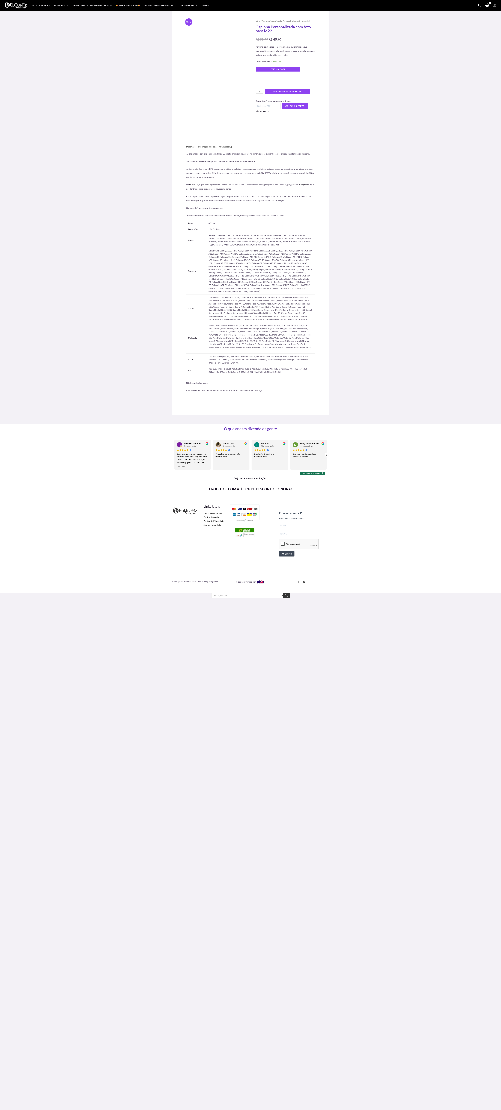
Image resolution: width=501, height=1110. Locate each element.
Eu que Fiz (193, 185)
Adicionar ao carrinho (287, 95)
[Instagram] (304, 404)
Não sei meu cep (263, 115)
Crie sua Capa (268, 21)
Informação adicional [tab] (207, 147)
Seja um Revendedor (213, 347)
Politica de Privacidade (214, 343)
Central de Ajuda (211, 339)
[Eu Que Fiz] (16, 5)
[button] (66, 5)
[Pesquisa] (286, 417)
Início (258, 21)
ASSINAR (287, 376)
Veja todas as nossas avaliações (250, 300)
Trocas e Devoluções (213, 335)
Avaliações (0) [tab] (225, 147)
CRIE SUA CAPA (277, 69)
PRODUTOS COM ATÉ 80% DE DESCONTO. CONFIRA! (250, 311)
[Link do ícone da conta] (494, 5)
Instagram (303, 185)
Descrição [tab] (191, 147)
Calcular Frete (294, 110)
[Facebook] (299, 404)
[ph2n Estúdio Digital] (260, 403)
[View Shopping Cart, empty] (487, 5)
